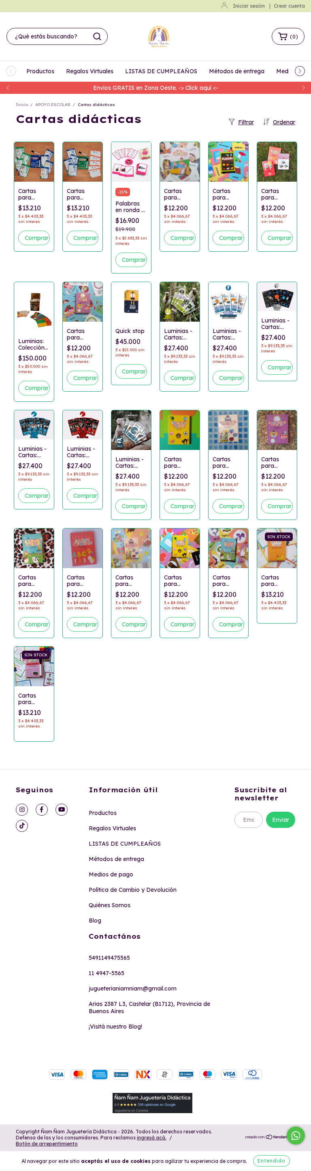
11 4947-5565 (106, 973)
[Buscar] (97, 36)
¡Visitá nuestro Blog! (115, 1026)
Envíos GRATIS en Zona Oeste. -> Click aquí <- (155, 87)
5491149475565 (109, 957)
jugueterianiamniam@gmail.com (133, 988)
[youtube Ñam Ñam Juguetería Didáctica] (61, 810)
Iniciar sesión (249, 6)
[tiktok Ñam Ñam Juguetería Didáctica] (22, 826)
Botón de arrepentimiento (47, 1144)
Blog (95, 920)
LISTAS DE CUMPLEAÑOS (161, 71)
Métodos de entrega (236, 71)
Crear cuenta (289, 6)
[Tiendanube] (270, 1138)
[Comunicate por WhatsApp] (296, 1135)
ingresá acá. (151, 1138)
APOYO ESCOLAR (52, 104)
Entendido (271, 1161)
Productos (40, 71)
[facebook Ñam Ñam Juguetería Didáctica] (42, 810)
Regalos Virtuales (89, 71)
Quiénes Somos (109, 905)
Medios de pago (111, 874)
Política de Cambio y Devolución (133, 889)
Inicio (22, 104)
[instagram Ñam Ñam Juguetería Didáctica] (22, 810)
